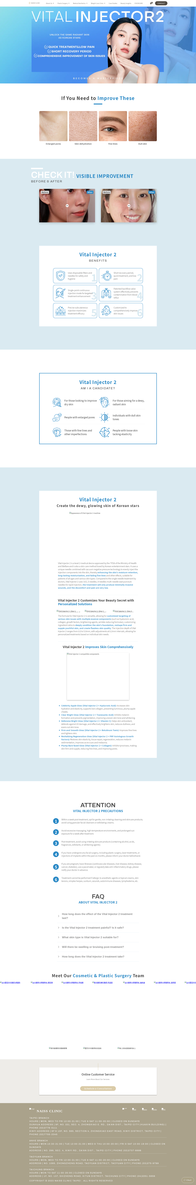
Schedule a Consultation (98, 1088)
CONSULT (161, 3)
